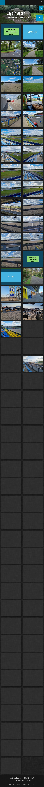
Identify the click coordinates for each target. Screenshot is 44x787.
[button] (2, 784)
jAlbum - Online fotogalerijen (19, 784)
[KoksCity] (2, 2)
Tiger (33, 784)
